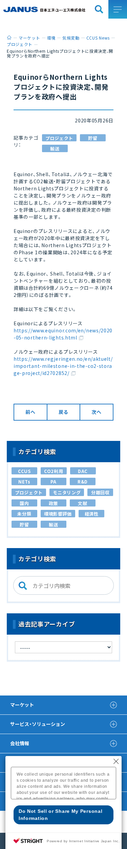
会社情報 (19, 743)
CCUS (24, 471)
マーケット (22, 704)
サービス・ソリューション (37, 724)
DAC (83, 471)
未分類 (24, 514)
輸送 (54, 148)
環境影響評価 (58, 514)
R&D (83, 481)
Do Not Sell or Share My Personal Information (60, 814)
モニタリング (67, 492)
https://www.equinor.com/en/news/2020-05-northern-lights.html (63, 334)
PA (53, 481)
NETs (24, 481)
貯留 (92, 138)
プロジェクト (59, 138)
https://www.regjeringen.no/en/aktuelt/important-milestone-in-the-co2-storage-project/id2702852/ (63, 365)
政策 (53, 503)
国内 (24, 503)
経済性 (92, 514)
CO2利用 (53, 471)
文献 (82, 503)
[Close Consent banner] (116, 761)
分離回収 (100, 492)
